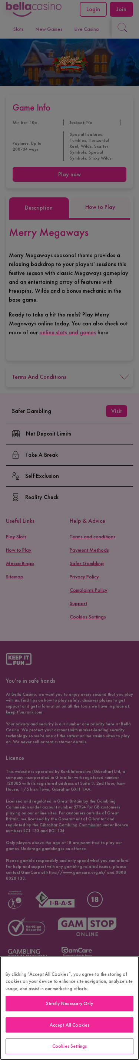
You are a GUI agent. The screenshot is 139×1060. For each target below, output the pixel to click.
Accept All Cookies (69, 1025)
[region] (69, 1008)
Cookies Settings (69, 1046)
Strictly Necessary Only (69, 1003)
